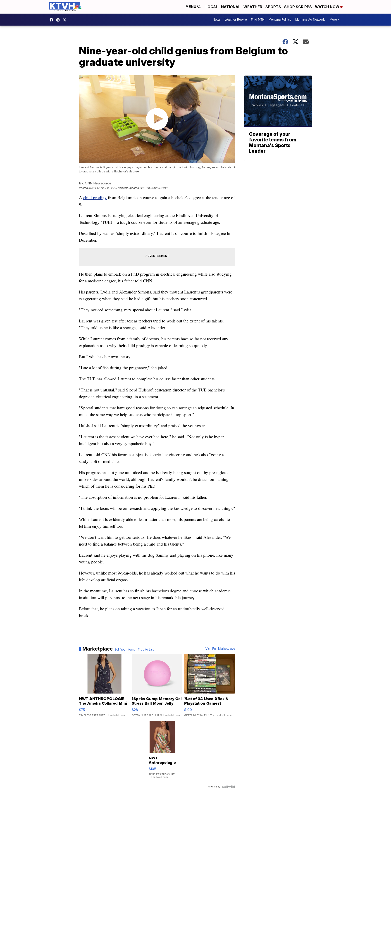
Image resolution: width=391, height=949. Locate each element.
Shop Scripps (298, 7)
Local (211, 7)
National (230, 7)
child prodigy (95, 197)
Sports (273, 7)
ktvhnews (59, 20)
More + (334, 19)
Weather (252, 7)
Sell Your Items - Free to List (134, 649)
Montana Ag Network (310, 19)
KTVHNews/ (52, 20)
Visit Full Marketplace (220, 648)
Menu (191, 7)
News (217, 19)
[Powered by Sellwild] (228, 786)
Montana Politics (280, 19)
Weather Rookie (236, 19)
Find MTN (258, 19)
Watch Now (327, 7)
